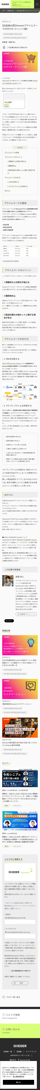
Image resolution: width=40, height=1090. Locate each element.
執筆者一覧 (8, 1051)
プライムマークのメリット (13, 157)
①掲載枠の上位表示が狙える (16, 161)
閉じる (18, 1082)
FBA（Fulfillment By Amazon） (12, 363)
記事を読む (10, 10)
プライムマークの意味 (12, 152)
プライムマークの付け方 (12, 177)
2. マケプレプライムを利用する (17, 186)
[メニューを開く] (37, 4)
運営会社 (13, 1060)
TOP (3, 10)
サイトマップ (31, 1051)
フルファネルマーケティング (12, 34)
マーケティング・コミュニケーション (15, 38)
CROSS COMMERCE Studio (27, 540)
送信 (21, 983)
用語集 (19, 1051)
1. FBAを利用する (13, 182)
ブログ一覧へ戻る (13, 997)
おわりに (7, 191)
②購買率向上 (11, 166)
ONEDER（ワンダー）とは (20, 1055)
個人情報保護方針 (30, 958)
